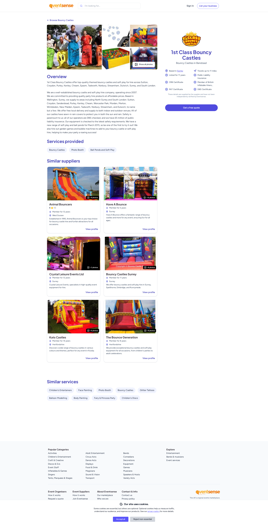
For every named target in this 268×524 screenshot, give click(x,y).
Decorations (129, 460)
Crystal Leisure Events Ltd (66, 274)
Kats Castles (57, 337)
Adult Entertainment (95, 453)
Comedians (128, 457)
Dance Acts (91, 460)
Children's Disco (130, 398)
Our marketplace (105, 495)
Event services (173, 460)
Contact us (127, 495)
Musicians (127, 471)
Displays (89, 464)
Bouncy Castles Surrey (121, 274)
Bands (126, 453)
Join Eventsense (80, 498)
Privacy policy (128, 498)
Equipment (128, 464)
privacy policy (154, 511)
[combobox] (97, 6)
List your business (208, 6)
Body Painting (80, 398)
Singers (51, 474)
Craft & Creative (56, 460)
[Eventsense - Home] (61, 6)
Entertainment (173, 453)
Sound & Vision (93, 474)
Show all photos (146, 64)
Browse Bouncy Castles (61, 20)
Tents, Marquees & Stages (60, 478)
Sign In (190, 5)
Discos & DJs (54, 464)
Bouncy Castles (57, 150)
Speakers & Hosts (131, 474)
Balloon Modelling (58, 398)
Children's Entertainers (60, 390)
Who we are (102, 498)
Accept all (120, 519)
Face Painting (85, 390)
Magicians (90, 471)
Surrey (180, 71)
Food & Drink (92, 467)
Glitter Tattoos (147, 390)
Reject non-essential (142, 519)
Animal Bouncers (60, 204)
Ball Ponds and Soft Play (102, 150)
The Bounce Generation (122, 337)
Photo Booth (77, 150)
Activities (52, 453)
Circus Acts (91, 457)
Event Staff (53, 467)
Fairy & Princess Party (104, 398)
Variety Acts (129, 478)
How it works (54, 495)
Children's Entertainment (59, 457)
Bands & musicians (175, 457)
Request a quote (56, 498)
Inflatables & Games (57, 471)
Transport (90, 478)
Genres (126, 467)
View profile (92, 229)
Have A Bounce (116, 204)
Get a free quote (191, 107)
